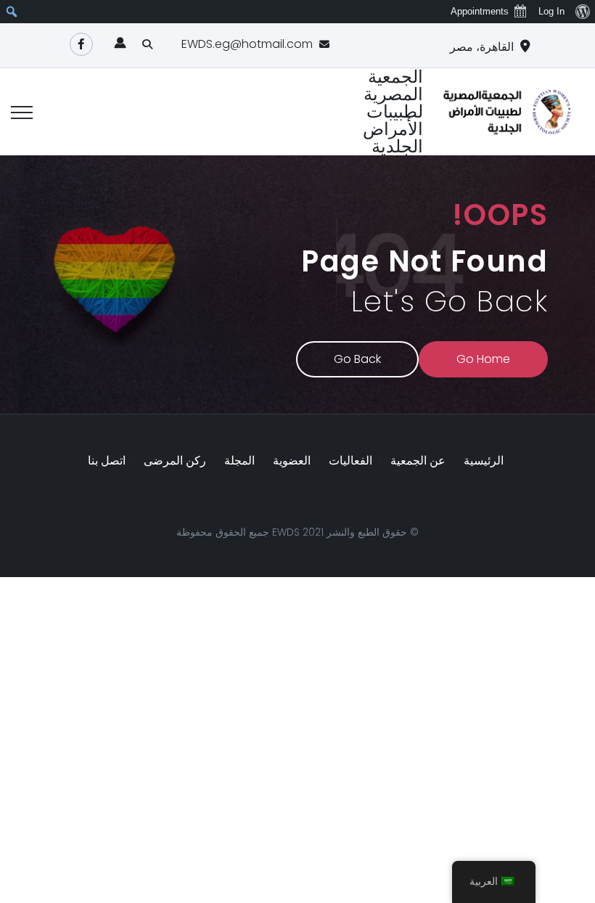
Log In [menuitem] (551, 11)
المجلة (239, 460)
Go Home (483, 359)
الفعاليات (350, 460)
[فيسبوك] (81, 44)
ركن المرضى (175, 460)
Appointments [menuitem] (480, 11)
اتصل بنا (107, 460)
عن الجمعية (418, 460)
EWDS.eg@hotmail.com (247, 44)
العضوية (292, 460)
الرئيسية (484, 460)
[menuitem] (582, 11)
